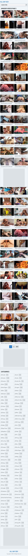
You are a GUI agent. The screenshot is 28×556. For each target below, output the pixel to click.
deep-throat (6, 428)
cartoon (5, 406)
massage (19, 403)
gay (4, 478)
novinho (19, 409)
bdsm (5, 400)
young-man (20, 522)
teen (18, 485)
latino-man (19, 381)
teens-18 (19, 488)
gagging (5, 469)
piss (18, 434)
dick (4, 434)
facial (4, 453)
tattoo (19, 478)
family (5, 456)
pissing (19, 437)
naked (18, 406)
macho (18, 390)
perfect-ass (20, 428)
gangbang (5, 475)
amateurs (5, 381)
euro (4, 444)
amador (5, 375)
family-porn (6, 459)
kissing (5, 522)
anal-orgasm (6, 387)
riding (18, 456)
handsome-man (6, 494)
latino (18, 378)
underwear (19, 497)
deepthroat (6, 431)
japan (5, 504)
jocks (4, 516)
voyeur (19, 507)
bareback (5, 393)
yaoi (18, 516)
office (18, 412)
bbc (4, 397)
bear (4, 403)
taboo (18, 475)
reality (19, 453)
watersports (20, 510)
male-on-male (20, 400)
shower (19, 472)
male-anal (19, 397)
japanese (5, 507)
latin (18, 375)
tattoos (19, 481)
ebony (4, 437)
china (4, 409)
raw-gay (19, 447)
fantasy (5, 463)
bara (4, 390)
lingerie (19, 387)
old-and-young (20, 415)
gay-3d (5, 481)
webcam (19, 513)
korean (5, 526)
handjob (5, 488)
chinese (5, 412)
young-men (19, 526)
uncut (18, 491)
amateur (5, 378)
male (18, 393)
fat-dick (5, 466)
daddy (5, 425)
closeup (5, 419)
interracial (5, 500)
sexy (18, 463)
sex (18, 459)
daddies (5, 422)
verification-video (21, 504)
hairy (4, 485)
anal (4, 384)
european (5, 447)
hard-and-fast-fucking (6, 498)
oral (18, 425)
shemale (19, 469)
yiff (18, 519)
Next (17, 346)
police (18, 441)
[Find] (26, 5)
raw (18, 444)
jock (4, 513)
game (4, 472)
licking (19, 384)
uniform (19, 500)
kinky (4, 519)
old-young (19, 422)
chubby (5, 415)
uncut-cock (20, 494)
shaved (19, 466)
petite (18, 431)
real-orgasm (20, 450)
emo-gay (5, 441)
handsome (5, 491)
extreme (5, 450)
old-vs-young (20, 419)
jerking (5, 510)
